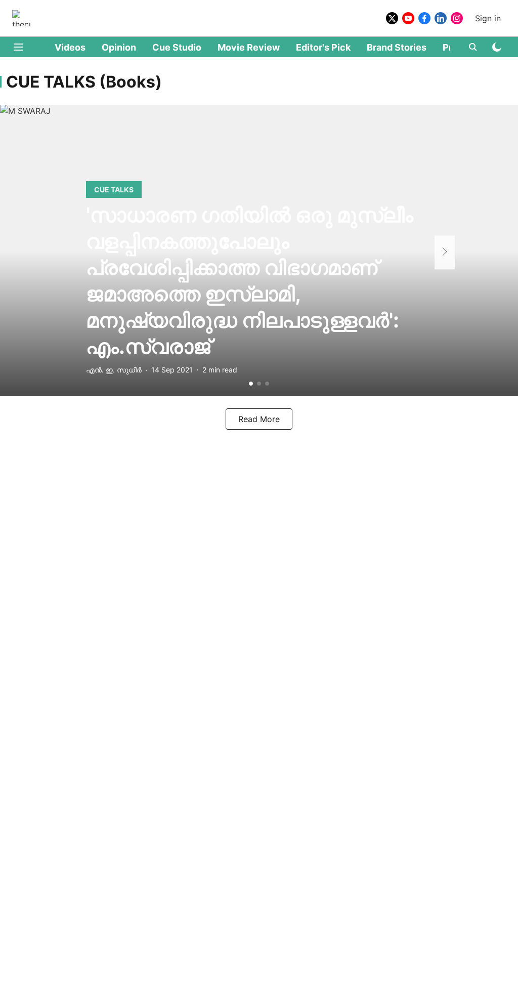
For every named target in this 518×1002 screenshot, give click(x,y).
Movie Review (249, 47)
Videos (70, 47)
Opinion (119, 47)
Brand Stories (396, 47)
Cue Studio (176, 47)
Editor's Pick (323, 47)
